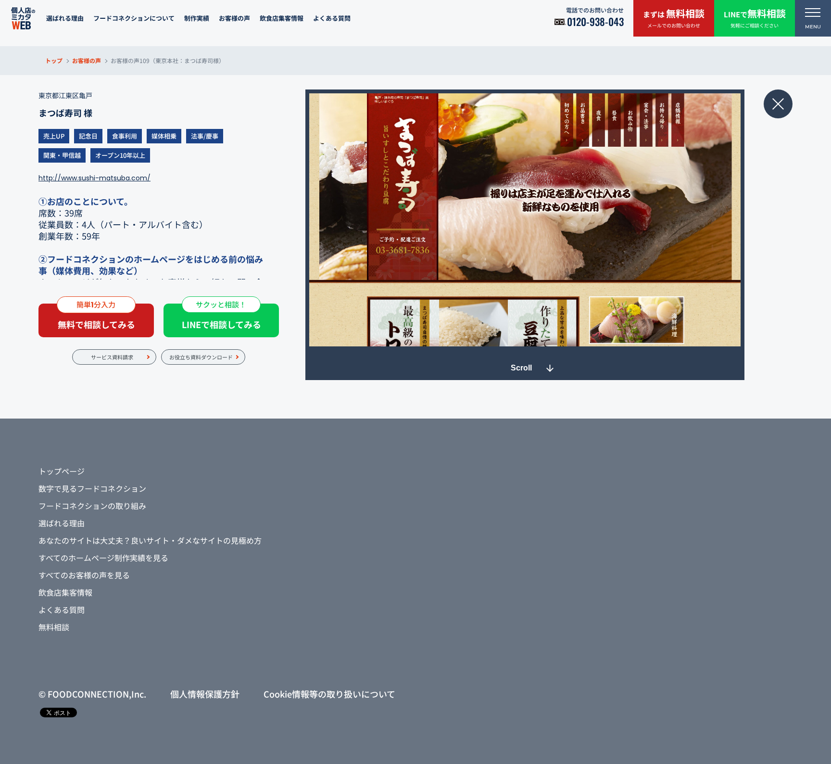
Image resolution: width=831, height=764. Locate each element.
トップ (54, 60)
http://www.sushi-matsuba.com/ (94, 178)
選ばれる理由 (65, 18)
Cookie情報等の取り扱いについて (329, 694)
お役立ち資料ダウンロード (201, 357)
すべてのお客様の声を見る (84, 575)
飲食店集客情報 (281, 18)
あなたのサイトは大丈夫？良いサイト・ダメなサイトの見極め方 (150, 540)
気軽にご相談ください (755, 17)
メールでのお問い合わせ (674, 17)
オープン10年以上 (120, 155)
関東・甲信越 (62, 155)
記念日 (88, 135)
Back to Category (778, 103)
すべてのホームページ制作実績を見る (103, 557)
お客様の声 (234, 18)
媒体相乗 (163, 135)
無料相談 (53, 627)
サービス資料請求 (112, 357)
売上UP (53, 135)
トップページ (61, 471)
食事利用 (124, 135)
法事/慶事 (204, 135)
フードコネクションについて (134, 18)
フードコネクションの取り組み (92, 505)
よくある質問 (332, 18)
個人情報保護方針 (204, 694)
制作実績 (196, 18)
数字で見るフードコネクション (92, 488)
